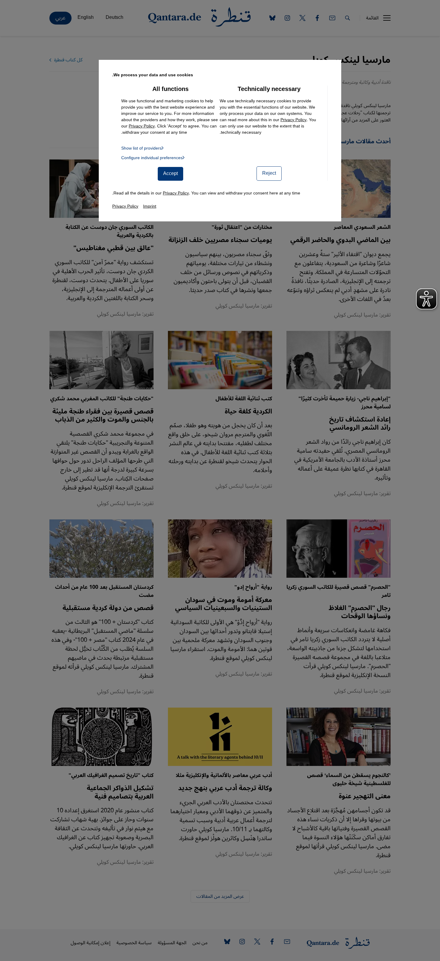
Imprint (149, 206)
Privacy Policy (293, 119)
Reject (269, 173)
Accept (170, 173)
